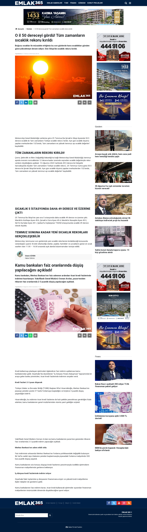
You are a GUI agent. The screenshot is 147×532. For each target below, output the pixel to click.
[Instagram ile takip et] (124, 503)
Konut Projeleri (95, 3)
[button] (80, 102)
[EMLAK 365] (29, 3)
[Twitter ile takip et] (114, 503)
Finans (73, 3)
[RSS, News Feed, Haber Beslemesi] (129, 503)
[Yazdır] (35, 102)
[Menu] (130, 3)
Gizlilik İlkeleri (76, 503)
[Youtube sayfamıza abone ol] (119, 503)
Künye (60, 503)
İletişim (67, 503)
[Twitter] (22, 102)
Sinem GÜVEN (30, 256)
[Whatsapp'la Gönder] (30, 102)
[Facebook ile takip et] (109, 503)
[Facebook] (17, 102)
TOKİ (66, 3)
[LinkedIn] (26, 102)
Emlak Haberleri (54, 3)
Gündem (81, 3)
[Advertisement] (53, 120)
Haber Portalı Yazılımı (75, 527)
